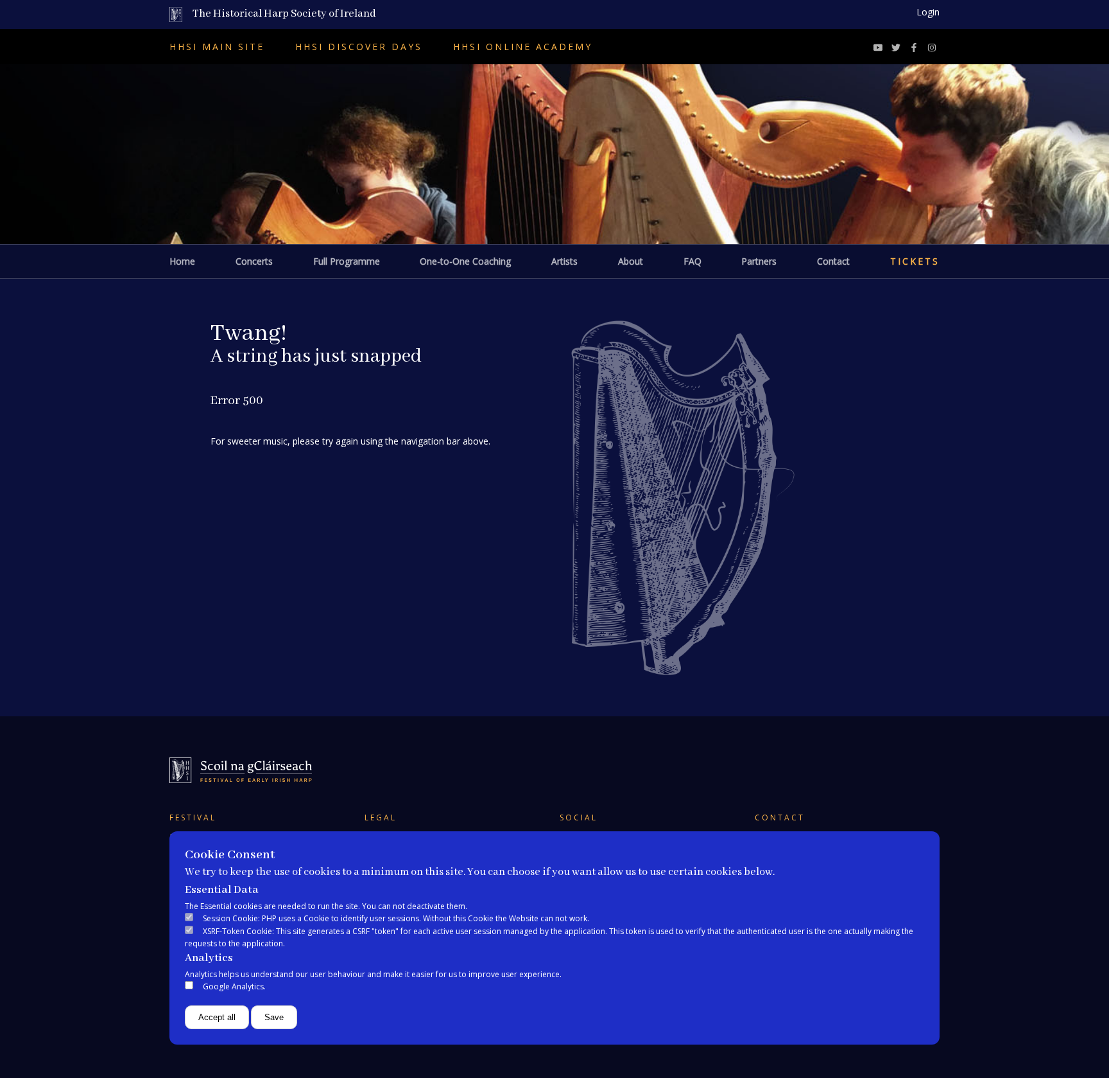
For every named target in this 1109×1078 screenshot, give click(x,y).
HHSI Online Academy (522, 46)
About (630, 261)
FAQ (692, 261)
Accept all (217, 1017)
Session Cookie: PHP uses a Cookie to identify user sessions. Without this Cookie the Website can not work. (396, 918)
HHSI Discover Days (358, 46)
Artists (564, 261)
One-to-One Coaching (465, 261)
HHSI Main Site (216, 46)
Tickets (915, 261)
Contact (833, 261)
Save (274, 1017)
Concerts (254, 261)
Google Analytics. (234, 986)
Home (182, 261)
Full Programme (346, 261)
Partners (759, 261)
